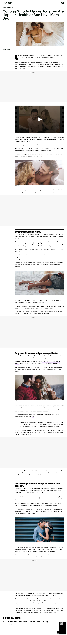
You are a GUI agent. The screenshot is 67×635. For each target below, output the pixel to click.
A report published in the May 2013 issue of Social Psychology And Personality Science (39, 547)
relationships (40, 257)
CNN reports (18, 367)
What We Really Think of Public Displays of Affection (42, 610)
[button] (40, 119)
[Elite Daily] (7, 3)
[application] (39, 119)
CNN (33, 416)
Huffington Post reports (49, 595)
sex (55, 57)
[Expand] (61, 623)
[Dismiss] (65, 623)
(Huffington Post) (23, 610)
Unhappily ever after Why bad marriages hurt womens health (36, 612)
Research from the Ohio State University (26, 255)
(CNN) (55, 612)
